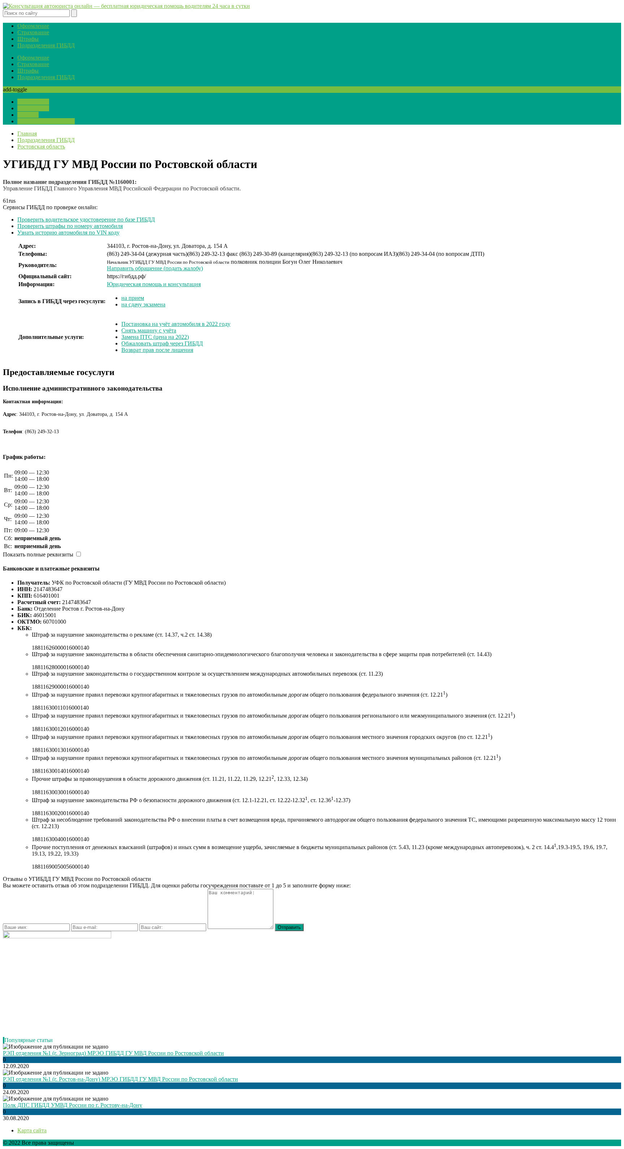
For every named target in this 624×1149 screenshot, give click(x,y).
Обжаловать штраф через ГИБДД (162, 343)
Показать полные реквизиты (38, 554)
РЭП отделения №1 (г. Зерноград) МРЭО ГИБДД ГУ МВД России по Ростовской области (113, 1053)
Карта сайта (32, 1130)
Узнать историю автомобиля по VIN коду (68, 232)
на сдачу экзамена (143, 304)
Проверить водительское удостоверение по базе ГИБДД (86, 219)
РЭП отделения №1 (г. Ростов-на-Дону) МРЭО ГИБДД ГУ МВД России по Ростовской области (120, 1079)
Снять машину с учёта (148, 330)
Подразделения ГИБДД (46, 45)
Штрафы (28, 39)
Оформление (33, 26)
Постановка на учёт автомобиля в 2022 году (175, 324)
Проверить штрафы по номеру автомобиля (70, 226)
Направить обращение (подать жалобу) (155, 268)
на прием (132, 298)
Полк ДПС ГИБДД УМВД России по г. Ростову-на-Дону (72, 1105)
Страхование (33, 32)
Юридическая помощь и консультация (154, 284)
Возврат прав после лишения (157, 350)
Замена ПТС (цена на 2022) (155, 337)
